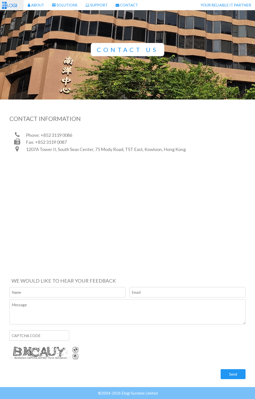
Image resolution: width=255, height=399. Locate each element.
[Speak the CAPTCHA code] (75, 356)
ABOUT (37, 5)
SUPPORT (98, 5)
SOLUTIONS (66, 5)
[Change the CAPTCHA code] (75, 349)
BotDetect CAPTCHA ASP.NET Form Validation (40, 358)
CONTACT (128, 5)
